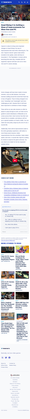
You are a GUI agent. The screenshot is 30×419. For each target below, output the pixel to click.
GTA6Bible (15, 406)
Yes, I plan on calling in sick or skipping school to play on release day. (15, 220)
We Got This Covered (15, 389)
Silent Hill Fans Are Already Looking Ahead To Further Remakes (22, 305)
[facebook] (9, 357)
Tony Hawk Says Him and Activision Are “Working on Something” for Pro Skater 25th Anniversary (7, 327)
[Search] (19, 2)
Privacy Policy (4, 367)
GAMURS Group (26, 410)
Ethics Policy (4, 365)
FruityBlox (15, 402)
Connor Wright (5, 310)
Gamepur (15, 381)
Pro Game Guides (15, 377)
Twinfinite (15, 379)
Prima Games (15, 385)
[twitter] (5, 357)
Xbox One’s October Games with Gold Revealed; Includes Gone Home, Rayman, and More (15, 199)
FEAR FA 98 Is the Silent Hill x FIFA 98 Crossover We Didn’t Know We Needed (22, 285)
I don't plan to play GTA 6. (12, 227)
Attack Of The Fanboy (15, 383)
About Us (3, 363)
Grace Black (18, 269)
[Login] (27, 2)
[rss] (2, 357)
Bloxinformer (15, 404)
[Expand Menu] (24, 2)
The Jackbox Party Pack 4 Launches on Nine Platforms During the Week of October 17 (16, 184)
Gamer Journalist (15, 393)
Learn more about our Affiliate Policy (8, 240)
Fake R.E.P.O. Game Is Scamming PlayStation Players (7, 257)
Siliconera (15, 387)
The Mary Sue (15, 399)
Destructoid (15, 391)
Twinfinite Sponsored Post (22, 340)
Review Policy (12, 365)
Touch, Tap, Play (15, 401)
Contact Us (12, 363)
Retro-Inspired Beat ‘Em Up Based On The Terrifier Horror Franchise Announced (7, 306)
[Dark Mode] (22, 2)
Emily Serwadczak (5, 261)
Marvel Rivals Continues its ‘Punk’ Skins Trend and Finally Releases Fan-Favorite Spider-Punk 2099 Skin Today (22, 262)
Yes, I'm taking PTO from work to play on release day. (15, 215)
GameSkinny (15, 395)
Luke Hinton (4, 333)
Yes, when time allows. (11, 224)
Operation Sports (15, 397)
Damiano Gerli (4, 288)
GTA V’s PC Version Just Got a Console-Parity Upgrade (7, 284)
